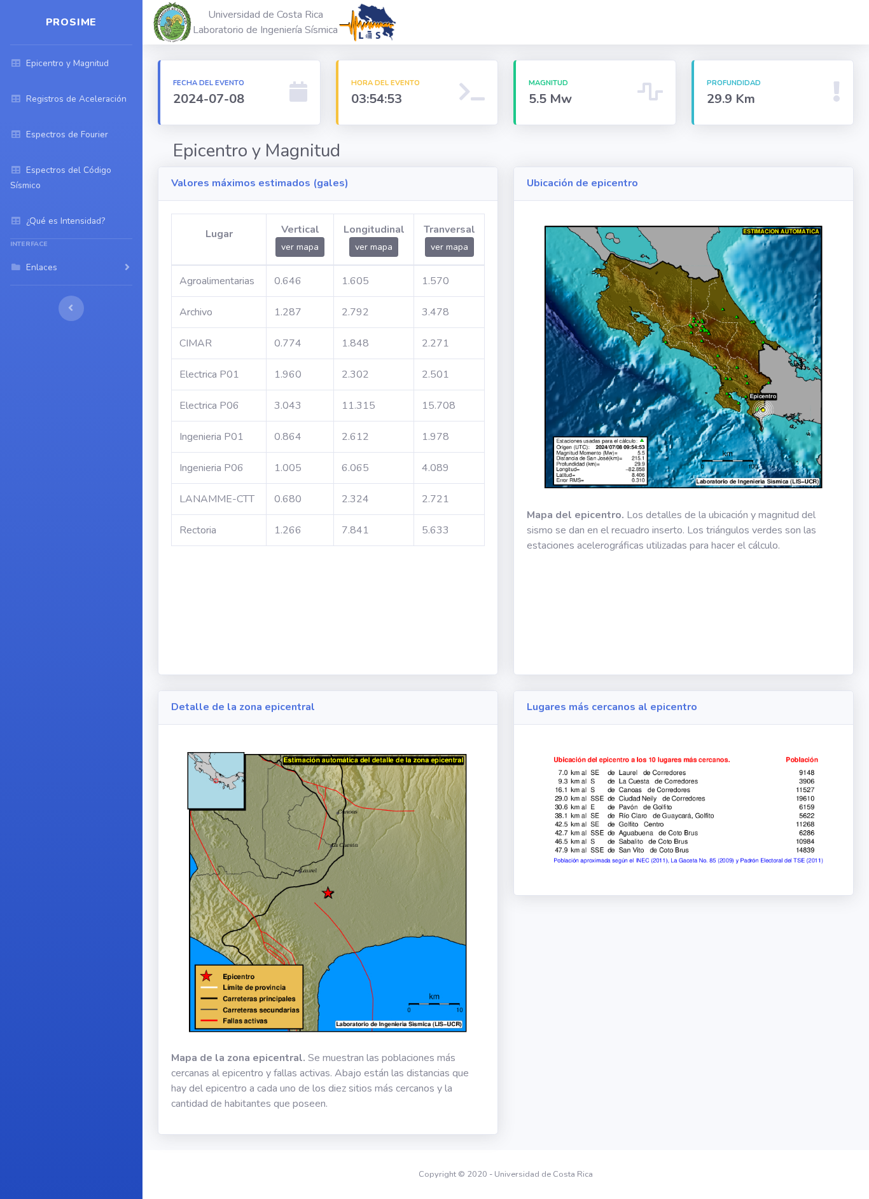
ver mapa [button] (300, 247)
